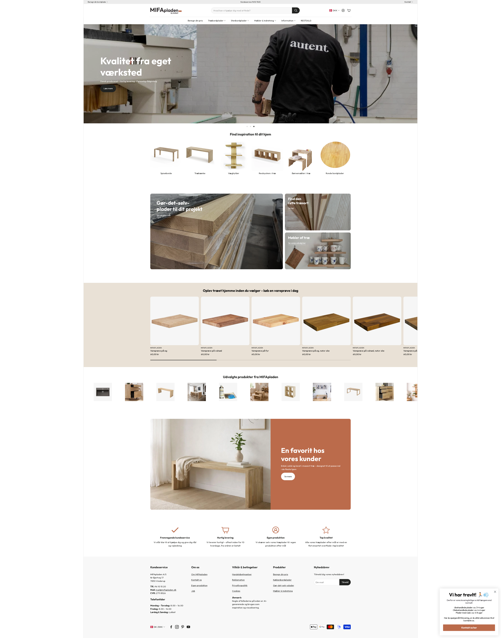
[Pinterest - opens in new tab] (182, 627)
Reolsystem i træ (267, 173)
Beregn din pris (280, 574)
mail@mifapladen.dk (166, 589)
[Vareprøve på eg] (174, 321)
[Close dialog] (495, 591)
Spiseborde (166, 173)
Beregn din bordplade (97, 2)
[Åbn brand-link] (88, 392)
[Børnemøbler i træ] (301, 155)
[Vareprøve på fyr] (276, 321)
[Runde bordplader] (335, 155)
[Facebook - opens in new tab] (171, 627)
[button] (255, 10)
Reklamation (238, 579)
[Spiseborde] (166, 155)
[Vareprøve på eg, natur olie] (326, 321)
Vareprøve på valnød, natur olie (368, 350)
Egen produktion (199, 585)
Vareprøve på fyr (260, 350)
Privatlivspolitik (239, 585)
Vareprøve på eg (158, 350)
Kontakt (408, 2)
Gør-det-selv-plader (283, 585)
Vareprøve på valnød (211, 350)
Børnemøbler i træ (301, 173)
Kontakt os (196, 579)
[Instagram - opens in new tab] (177, 627)
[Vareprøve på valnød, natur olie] (377, 321)
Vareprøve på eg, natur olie (316, 350)
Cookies (236, 590)
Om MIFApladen (199, 574)
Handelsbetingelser (242, 574)
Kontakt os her (469, 627)
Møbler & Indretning (283, 590)
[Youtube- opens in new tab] (188, 627)
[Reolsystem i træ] (267, 155)
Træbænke (199, 173)
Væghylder (233, 173)
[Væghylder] (233, 155)
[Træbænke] (200, 155)
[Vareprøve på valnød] (225, 321)
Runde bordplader (335, 173)
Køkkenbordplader (282, 579)
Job (193, 590)
